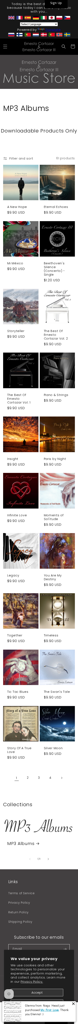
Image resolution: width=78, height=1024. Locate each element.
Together (14, 635)
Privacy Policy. (32, 981)
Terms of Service (21, 893)
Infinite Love (17, 515)
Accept (37, 992)
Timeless (51, 635)
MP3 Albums (21, 843)
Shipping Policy (20, 922)
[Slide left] (30, 859)
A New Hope (17, 207)
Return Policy (18, 912)
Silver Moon (53, 748)
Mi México (15, 263)
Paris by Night (55, 459)
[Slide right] (48, 859)
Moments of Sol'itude (54, 517)
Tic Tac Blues (17, 692)
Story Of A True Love (19, 750)
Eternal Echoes (56, 207)
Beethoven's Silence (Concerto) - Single (54, 268)
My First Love (50, 1010)
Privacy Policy (19, 903)
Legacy (13, 575)
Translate (53, 29)
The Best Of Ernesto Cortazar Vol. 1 (19, 398)
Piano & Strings (56, 395)
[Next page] (61, 778)
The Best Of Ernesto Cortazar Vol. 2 (56, 334)
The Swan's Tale (57, 692)
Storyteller (16, 331)
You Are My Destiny (53, 577)
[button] (5, 46)
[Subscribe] (64, 949)
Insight (12, 459)
